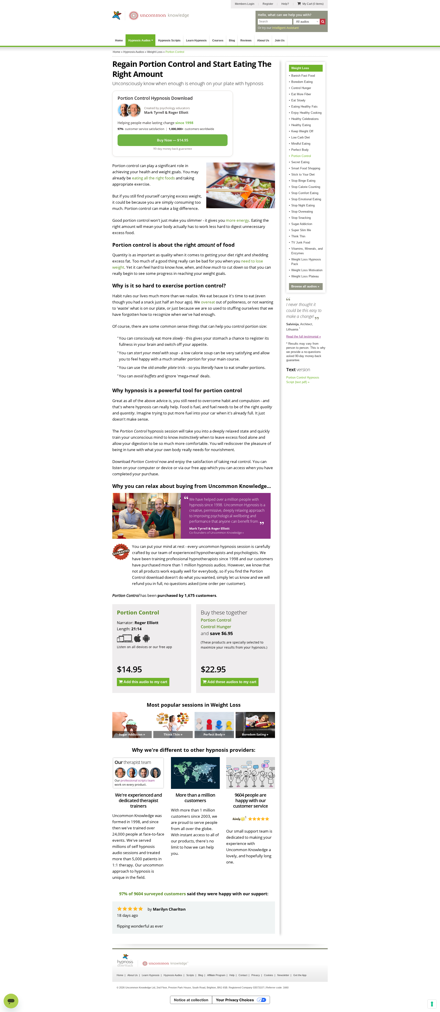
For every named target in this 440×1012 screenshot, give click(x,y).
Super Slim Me (301, 230)
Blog (232, 40)
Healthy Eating (301, 125)
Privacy (255, 975)
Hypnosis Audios (139, 40)
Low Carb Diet (300, 137)
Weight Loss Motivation (306, 270)
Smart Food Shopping (305, 168)
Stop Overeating (302, 211)
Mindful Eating (300, 143)
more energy (237, 220)
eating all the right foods (153, 178)
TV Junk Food (300, 242)
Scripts (190, 975)
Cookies (268, 975)
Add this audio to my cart (145, 682)
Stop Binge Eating (303, 180)
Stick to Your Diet (303, 174)
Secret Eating (300, 162)
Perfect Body (300, 150)
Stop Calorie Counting (305, 187)
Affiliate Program (216, 975)
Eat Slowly (298, 100)
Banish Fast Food (303, 75)
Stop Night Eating (303, 205)
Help (231, 975)
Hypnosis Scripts (169, 40)
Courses (217, 40)
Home (119, 40)
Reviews (246, 40)
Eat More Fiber (301, 94)
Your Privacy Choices (235, 1000)
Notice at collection (191, 1000)
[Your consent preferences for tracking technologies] (432, 1004)
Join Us (280, 40)
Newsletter (283, 975)
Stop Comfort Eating (304, 193)
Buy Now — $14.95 (172, 140)
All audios (302, 21)
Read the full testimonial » (303, 336)
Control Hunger (216, 626)
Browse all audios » (305, 286)
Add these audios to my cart (231, 682)
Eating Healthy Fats (304, 106)
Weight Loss (300, 68)
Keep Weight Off (302, 131)
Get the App (299, 975)
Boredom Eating (302, 82)
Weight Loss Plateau (305, 276)
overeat (208, 302)
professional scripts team (138, 780)
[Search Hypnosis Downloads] (322, 21)
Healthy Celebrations (305, 119)
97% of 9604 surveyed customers (152, 893)
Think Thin (298, 236)
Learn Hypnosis (196, 40)
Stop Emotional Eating (306, 199)
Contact (243, 975)
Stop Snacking (301, 217)
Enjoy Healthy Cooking (306, 112)
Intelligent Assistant (285, 28)
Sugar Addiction (301, 224)
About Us (263, 40)
